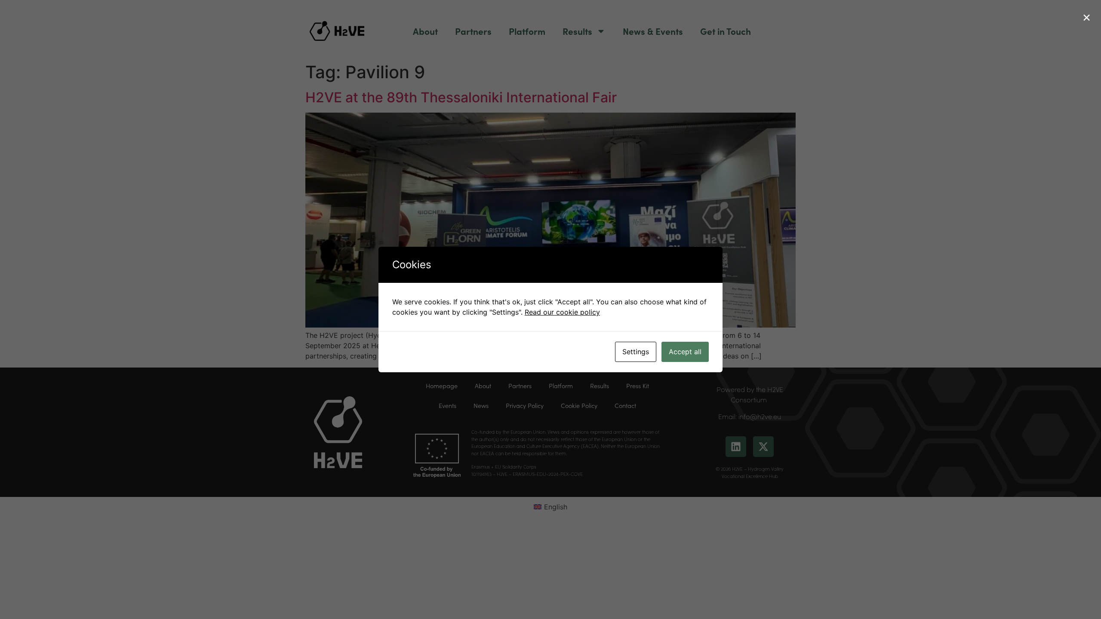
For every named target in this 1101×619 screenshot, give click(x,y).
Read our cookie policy (562, 312)
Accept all (685, 351)
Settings (635, 351)
